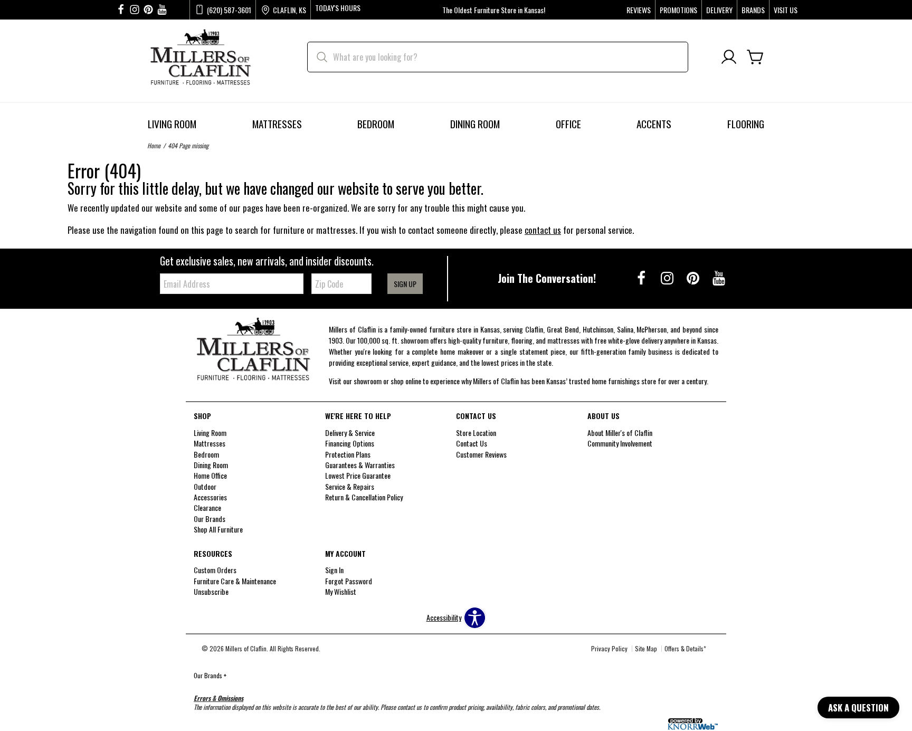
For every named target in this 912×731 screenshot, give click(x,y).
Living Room (172, 123)
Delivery (719, 10)
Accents (653, 123)
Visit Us (785, 10)
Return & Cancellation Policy (364, 496)
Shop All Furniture (218, 529)
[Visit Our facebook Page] (121, 9)
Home (153, 145)
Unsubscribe (211, 591)
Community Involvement (619, 443)
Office (568, 123)
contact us (543, 229)
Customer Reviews (481, 453)
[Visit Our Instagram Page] (668, 277)
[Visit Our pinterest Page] (148, 9)
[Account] (729, 57)
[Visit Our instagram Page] (134, 9)
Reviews (638, 10)
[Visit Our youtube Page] (162, 9)
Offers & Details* (685, 648)
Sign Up (405, 283)
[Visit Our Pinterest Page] (694, 277)
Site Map (646, 648)
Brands (753, 10)
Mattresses (277, 123)
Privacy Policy (609, 648)
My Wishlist (340, 591)
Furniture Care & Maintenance (235, 580)
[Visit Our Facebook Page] (642, 277)
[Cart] (755, 57)
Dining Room (475, 123)
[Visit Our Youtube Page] (718, 277)
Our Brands (210, 675)
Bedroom (375, 123)
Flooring (745, 123)
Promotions (678, 10)
